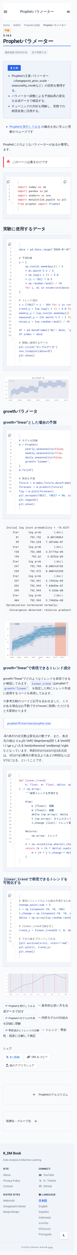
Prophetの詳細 (32, 25)
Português (45, 1234)
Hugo (50, 1247)
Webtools (9, 1200)
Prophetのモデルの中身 (21, 1017)
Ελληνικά (45, 1228)
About (7, 1175)
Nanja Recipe (11, 1211)
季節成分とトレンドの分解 (23, 1030)
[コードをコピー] (8, 181)
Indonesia (45, 1217)
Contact (8, 1186)
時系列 (17, 25)
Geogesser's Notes (14, 1206)
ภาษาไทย (43, 1223)
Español (44, 1211)
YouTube (48, 1175)
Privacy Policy (11, 1180)
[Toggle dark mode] (64, 1235)
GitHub (47, 1186)
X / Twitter (49, 1180)
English (43, 1206)
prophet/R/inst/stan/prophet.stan (29, 723)
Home (6, 25)
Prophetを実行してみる (24, 127)
